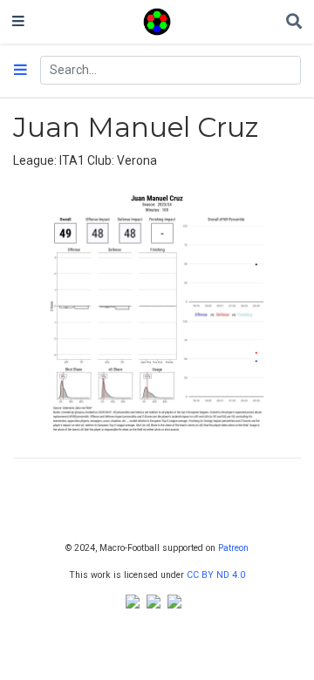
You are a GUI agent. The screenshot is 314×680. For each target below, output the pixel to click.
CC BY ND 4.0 (216, 575)
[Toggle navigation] (18, 21)
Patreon (233, 548)
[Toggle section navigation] (20, 70)
